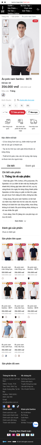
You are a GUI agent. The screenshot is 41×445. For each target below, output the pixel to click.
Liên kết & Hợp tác (27, 386)
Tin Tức (11, 11)
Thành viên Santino (9, 422)
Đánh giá (30, 165)
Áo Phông (24, 415)
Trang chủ (5, 16)
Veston (23, 420)
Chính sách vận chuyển (10, 417)
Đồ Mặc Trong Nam (27, 422)
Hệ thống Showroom (28, 379)
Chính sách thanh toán (10, 415)
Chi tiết (11, 165)
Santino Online (13, 13)
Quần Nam (24, 417)
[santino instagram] (5, 2)
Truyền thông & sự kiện (29, 384)
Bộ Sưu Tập (25, 6)
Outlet (10, 6)
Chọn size (28, 8)
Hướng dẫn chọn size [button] (27, 100)
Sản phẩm (15, 16)
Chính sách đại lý (26, 381)
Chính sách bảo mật (9, 412)
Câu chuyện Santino (28, 389)
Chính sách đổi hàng (10, 420)
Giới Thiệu (26, 11)
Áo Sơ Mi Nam (26, 412)
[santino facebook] (2, 2)
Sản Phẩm (12, 8)
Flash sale (26, 2)
